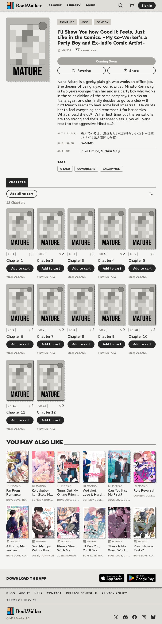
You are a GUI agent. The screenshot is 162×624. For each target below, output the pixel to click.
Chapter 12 (46, 412)
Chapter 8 (76, 336)
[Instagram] (143, 617)
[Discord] (125, 617)
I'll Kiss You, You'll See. (91, 548)
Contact (54, 593)
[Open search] (120, 5)
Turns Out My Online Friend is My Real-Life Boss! (67, 492)
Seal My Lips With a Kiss (41, 548)
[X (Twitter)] (116, 617)
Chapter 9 (106, 336)
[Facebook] (134, 617)
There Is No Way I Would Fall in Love (117, 548)
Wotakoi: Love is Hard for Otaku (92, 492)
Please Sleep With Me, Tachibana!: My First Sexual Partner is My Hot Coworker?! (67, 548)
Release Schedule (81, 593)
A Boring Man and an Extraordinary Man (17, 548)
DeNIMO (87, 143)
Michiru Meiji (110, 151)
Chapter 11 (15, 412)
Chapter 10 (137, 336)
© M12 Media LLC (18, 618)
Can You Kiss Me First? (117, 492)
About (24, 593)
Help (38, 593)
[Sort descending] (151, 193)
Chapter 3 (76, 260)
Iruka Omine (90, 151)
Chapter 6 (14, 336)
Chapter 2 (45, 260)
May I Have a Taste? (143, 548)
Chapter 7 (45, 336)
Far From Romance (13, 492)
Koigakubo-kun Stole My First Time (42, 492)
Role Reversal (144, 490)
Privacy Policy (114, 593)
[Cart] (131, 5)
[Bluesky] (153, 617)
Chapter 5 (136, 260)
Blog (10, 593)
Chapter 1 (14, 260)
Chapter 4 (106, 260)
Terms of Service (21, 600)
